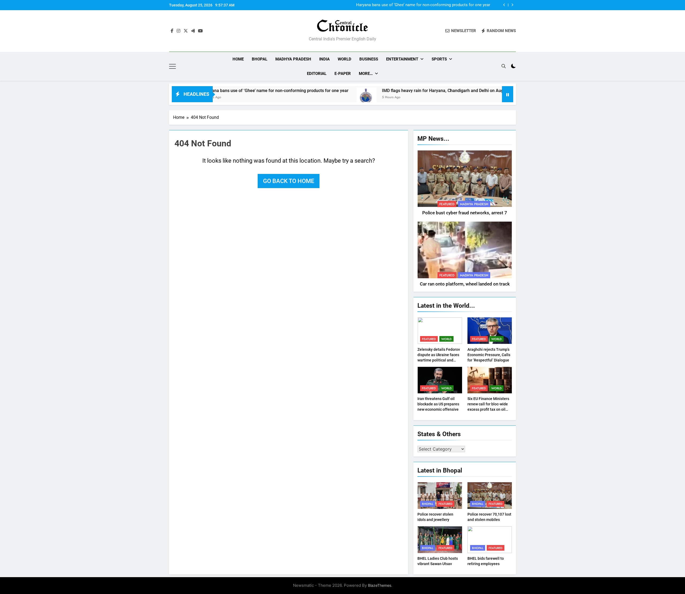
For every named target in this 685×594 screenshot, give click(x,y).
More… (366, 73)
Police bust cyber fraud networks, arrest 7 (464, 212)
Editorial (316, 73)
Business (368, 59)
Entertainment (402, 59)
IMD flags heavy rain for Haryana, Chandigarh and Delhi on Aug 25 (420, 90)
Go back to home (288, 181)
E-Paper (342, 73)
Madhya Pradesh (293, 59)
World (344, 59)
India (324, 59)
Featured (446, 204)
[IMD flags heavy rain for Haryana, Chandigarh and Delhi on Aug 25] (341, 97)
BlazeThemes (379, 585)
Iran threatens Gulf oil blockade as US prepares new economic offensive (438, 404)
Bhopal (259, 59)
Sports (439, 59)
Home (238, 59)
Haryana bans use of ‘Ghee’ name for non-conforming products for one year (423, 5)
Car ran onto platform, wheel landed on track (465, 284)
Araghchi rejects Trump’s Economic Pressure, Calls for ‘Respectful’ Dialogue (488, 354)
